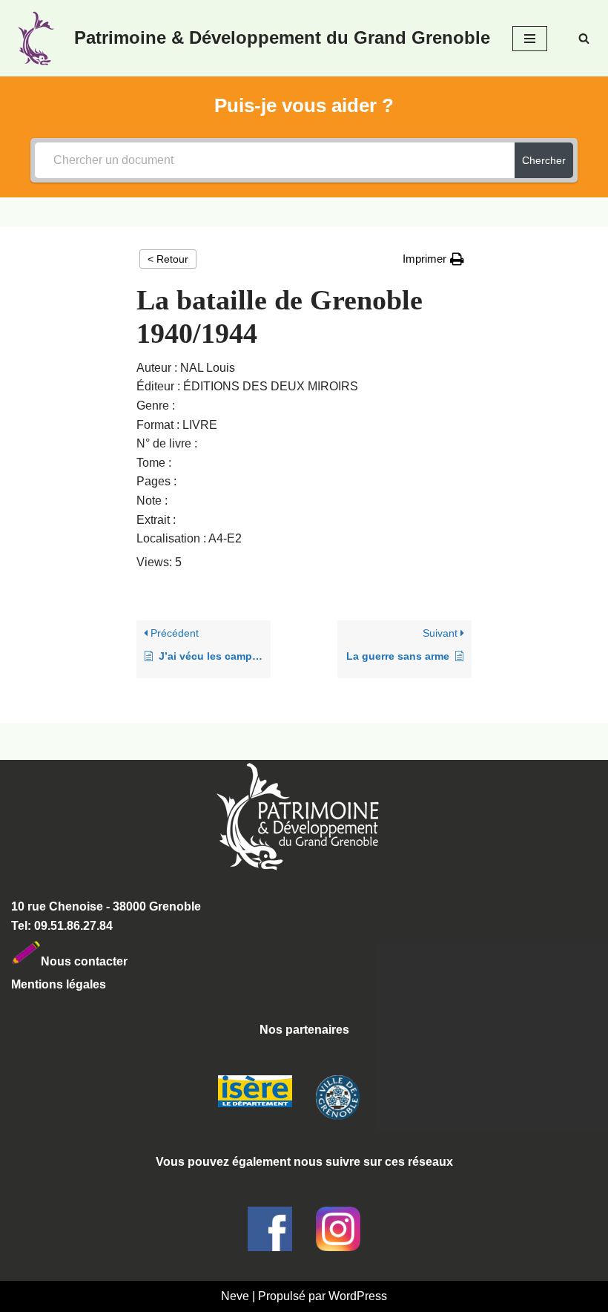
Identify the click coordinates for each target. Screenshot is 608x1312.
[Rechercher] (583, 38)
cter (117, 960)
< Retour (168, 259)
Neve (235, 1296)
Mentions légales (58, 984)
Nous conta (73, 960)
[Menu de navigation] (529, 38)
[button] (433, 259)
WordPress (357, 1296)
